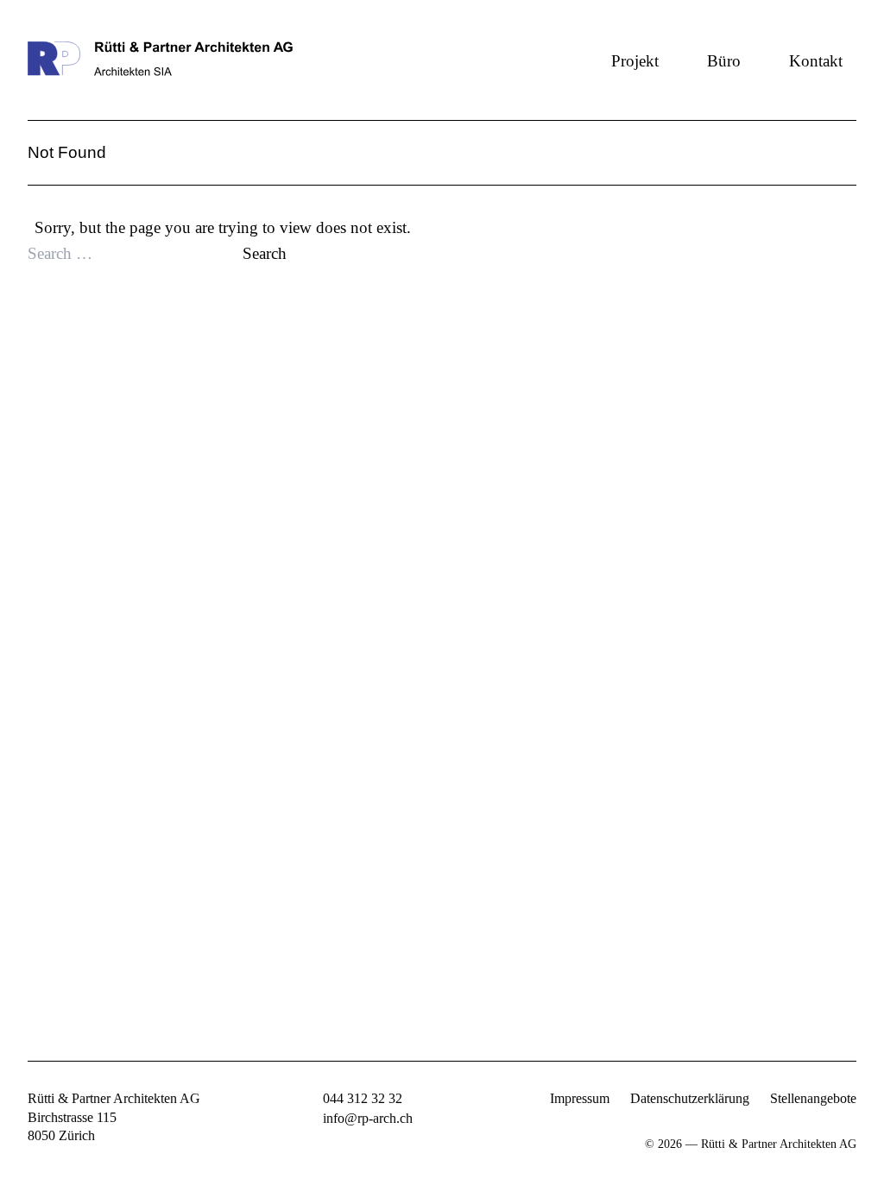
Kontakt (816, 61)
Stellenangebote (813, 1098)
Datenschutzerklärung (689, 1098)
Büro (724, 61)
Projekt (635, 61)
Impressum (579, 1098)
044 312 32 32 (362, 1098)
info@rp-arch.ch (368, 1118)
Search (265, 253)
